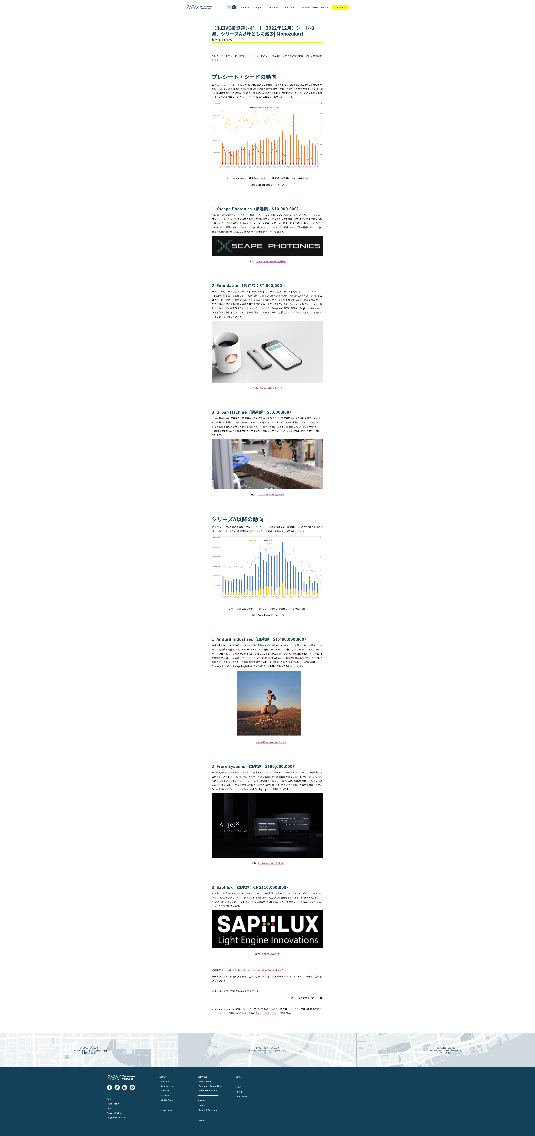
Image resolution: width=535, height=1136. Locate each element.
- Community (166, 1086)
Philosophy (113, 1103)
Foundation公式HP (271, 388)
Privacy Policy (114, 1112)
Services (273, 7)
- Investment (204, 1081)
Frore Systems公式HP (271, 863)
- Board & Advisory (207, 1110)
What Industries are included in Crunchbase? (255, 970)
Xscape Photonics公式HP (271, 261)
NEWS (239, 1077)
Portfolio (290, 7)
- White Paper (167, 1100)
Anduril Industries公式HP (271, 742)
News (315, 7)
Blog (323, 7)
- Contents (241, 1096)
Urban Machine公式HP (271, 494)
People (257, 7)
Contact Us (340, 7)
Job (109, 1108)
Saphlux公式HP (271, 953)
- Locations (166, 1095)
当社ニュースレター (265, 1013)
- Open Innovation (207, 1090)
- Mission (164, 1081)
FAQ (109, 1099)
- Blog (239, 1091)
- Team (201, 1105)
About (243, 7)
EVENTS (202, 1120)
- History (164, 1090)
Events (305, 7)
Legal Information (116, 1117)
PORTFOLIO (166, 1110)
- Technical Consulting (210, 1086)
